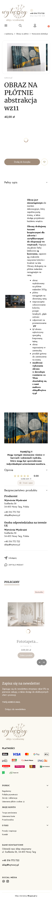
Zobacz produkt (26, 655)
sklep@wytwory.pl (12, 515)
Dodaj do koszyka (22, 161)
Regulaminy (6, 791)
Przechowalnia (8, 819)
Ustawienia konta (8, 816)
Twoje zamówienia (9, 812)
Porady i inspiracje (9, 831)
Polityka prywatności (10, 794)
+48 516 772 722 (37, 13)
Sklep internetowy (25, 896)
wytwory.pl (8, 77)
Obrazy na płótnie (22, 34)
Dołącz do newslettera (15, 709)
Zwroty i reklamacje (9, 798)
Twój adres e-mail (11, 702)
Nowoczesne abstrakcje (40, 34)
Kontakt (5, 834)
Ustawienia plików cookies (12, 801)
